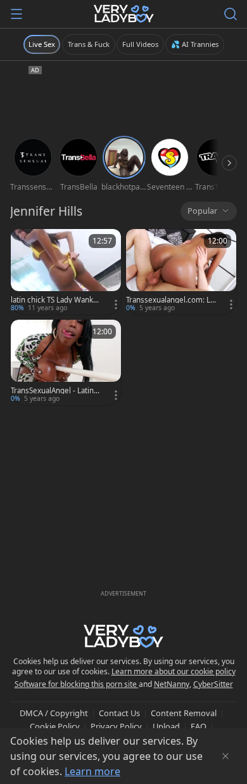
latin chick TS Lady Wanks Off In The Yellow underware (56, 300)
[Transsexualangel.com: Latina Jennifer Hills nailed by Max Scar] (181, 272)
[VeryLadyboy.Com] (124, 13)
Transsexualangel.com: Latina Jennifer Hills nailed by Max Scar (171, 300)
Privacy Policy (116, 726)
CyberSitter (213, 684)
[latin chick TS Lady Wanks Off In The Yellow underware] (66, 272)
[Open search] (230, 14)
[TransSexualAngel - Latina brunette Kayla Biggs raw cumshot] (66, 362)
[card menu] (116, 304)
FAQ (198, 726)
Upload (166, 726)
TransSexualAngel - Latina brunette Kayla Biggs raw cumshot (56, 391)
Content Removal (184, 713)
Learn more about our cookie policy (173, 671)
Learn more (92, 771)
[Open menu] (16, 14)
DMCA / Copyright (54, 713)
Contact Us (119, 713)
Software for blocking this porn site (77, 684)
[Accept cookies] (225, 756)
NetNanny (171, 684)
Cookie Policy (55, 726)
